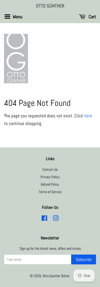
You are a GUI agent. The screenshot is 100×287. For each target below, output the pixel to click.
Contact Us (50, 169)
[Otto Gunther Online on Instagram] (56, 219)
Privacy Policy (50, 176)
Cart (91, 17)
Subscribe (83, 259)
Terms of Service (50, 191)
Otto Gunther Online (56, 275)
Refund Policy (50, 184)
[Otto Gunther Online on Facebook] (44, 219)
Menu (17, 17)
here (88, 116)
